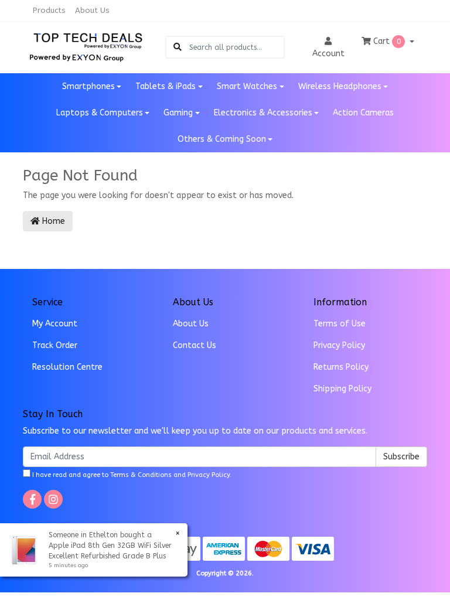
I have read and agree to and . (130, 475)
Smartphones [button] (88, 86)
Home (52, 221)
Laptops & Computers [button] (99, 113)
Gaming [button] (178, 113)
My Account (54, 324)
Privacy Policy (339, 345)
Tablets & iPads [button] (165, 86)
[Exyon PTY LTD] (88, 40)
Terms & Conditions (141, 475)
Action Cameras (363, 113)
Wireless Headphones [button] (339, 86)
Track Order (54, 345)
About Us (92, 10)
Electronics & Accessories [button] (263, 113)
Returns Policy (341, 367)
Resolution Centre (67, 367)
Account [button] (328, 54)
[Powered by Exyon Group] (76, 56)
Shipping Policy (342, 389)
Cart (386, 41)
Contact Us (194, 345)
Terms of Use (339, 324)
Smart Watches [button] (247, 86)
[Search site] (177, 47)
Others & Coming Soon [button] (222, 139)
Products (49, 10)
